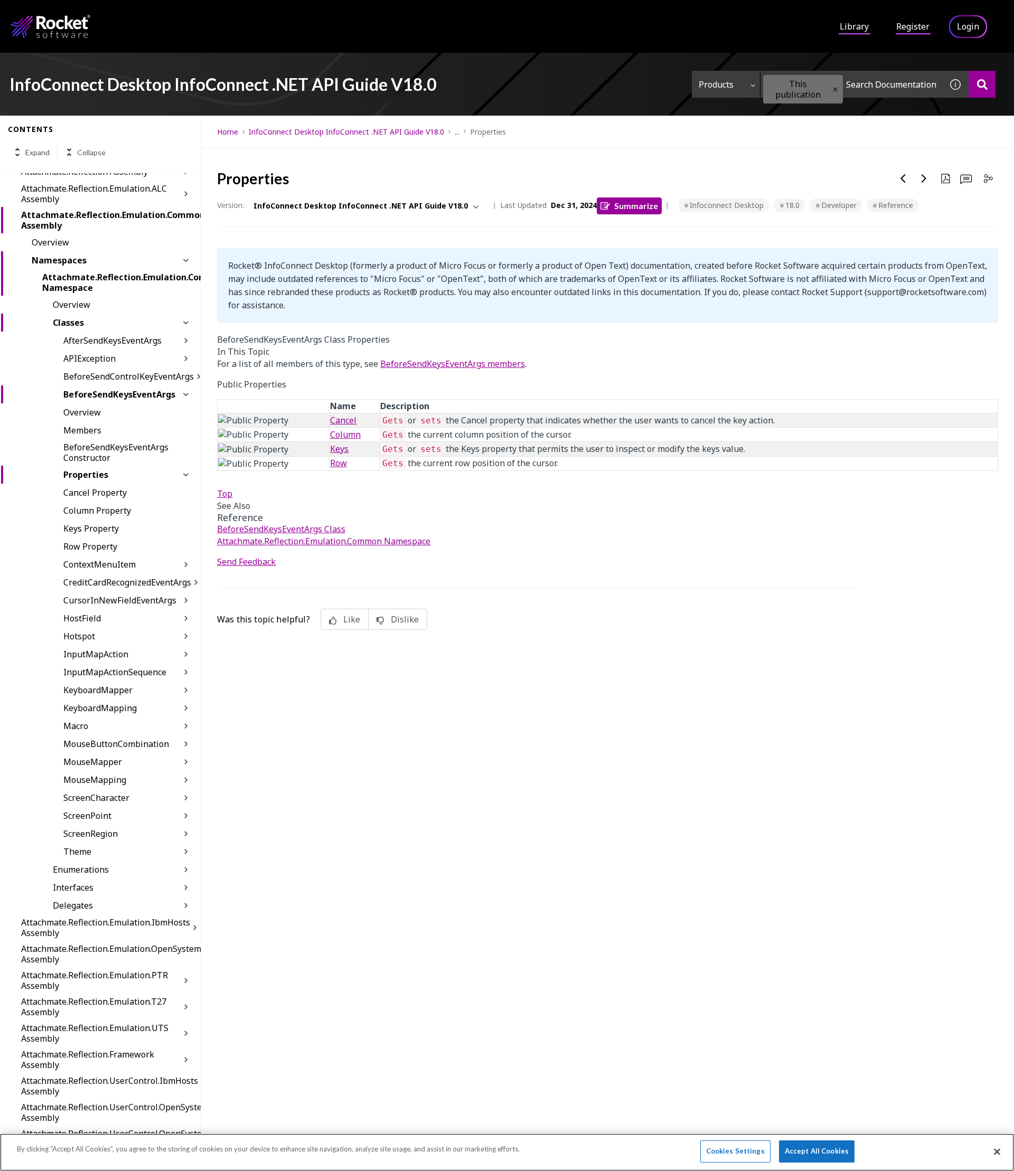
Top (224, 493)
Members (82, 430)
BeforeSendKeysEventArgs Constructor (115, 452)
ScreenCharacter (96, 798)
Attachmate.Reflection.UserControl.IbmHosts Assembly (109, 1086)
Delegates (73, 905)
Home (227, 131)
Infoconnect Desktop (727, 205)
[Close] (997, 1151)
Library (854, 26)
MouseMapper (92, 762)
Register (912, 26)
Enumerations (81, 869)
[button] (835, 89)
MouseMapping (94, 780)
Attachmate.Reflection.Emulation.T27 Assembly (93, 1006)
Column (345, 434)
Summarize (636, 206)
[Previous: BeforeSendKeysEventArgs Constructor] (903, 178)
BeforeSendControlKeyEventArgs (128, 376)
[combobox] (851, 84)
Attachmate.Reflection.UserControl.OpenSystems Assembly (111, 1112)
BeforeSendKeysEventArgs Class (281, 529)
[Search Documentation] (982, 84)
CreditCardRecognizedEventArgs (127, 582)
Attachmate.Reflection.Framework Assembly (87, 1059)
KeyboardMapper (98, 690)
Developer (839, 205)
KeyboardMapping (100, 708)
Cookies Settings (735, 1151)
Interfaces (73, 887)
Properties (85, 474)
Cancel (343, 420)
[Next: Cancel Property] (924, 178)
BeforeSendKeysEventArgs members (452, 364)
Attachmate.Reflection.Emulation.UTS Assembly (94, 1033)
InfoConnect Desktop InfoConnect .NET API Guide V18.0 (346, 131)
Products (716, 84)
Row (338, 463)
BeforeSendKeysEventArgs (119, 394)
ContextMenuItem (99, 564)
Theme (77, 851)
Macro (75, 726)
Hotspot (79, 636)
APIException (89, 358)
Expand (37, 152)
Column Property (97, 510)
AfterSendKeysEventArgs (112, 340)
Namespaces (59, 260)
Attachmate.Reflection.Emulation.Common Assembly (111, 220)
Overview (50, 242)
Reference (895, 205)
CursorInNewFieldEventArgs (119, 600)
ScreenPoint (87, 815)
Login (968, 26)
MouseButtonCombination (116, 744)
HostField (82, 618)
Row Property (90, 546)
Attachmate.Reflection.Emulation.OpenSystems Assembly (111, 954)
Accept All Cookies (817, 1151)
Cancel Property (95, 492)
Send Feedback (246, 562)
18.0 (792, 205)
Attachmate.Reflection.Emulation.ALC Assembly (94, 193)
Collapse (91, 152)
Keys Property (91, 528)
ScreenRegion (90, 833)
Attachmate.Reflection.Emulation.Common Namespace (121, 282)
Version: (230, 205)
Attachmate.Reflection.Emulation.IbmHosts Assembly (105, 927)
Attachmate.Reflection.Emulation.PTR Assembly (94, 980)
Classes (68, 322)
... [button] (457, 131)
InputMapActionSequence (114, 672)
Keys (339, 449)
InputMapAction (95, 654)
